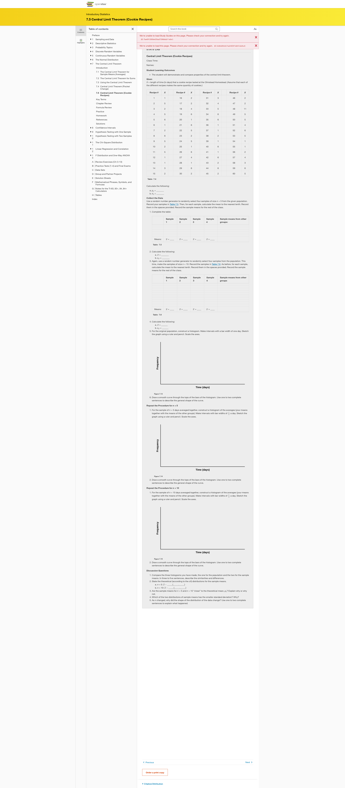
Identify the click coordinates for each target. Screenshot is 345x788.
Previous (150, 762)
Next (247, 762)
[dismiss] (256, 37)
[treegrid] (111, 117)
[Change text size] (255, 29)
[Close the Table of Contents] (132, 29)
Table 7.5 (174, 204)
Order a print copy (155, 772)
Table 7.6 (216, 264)
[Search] (217, 29)
